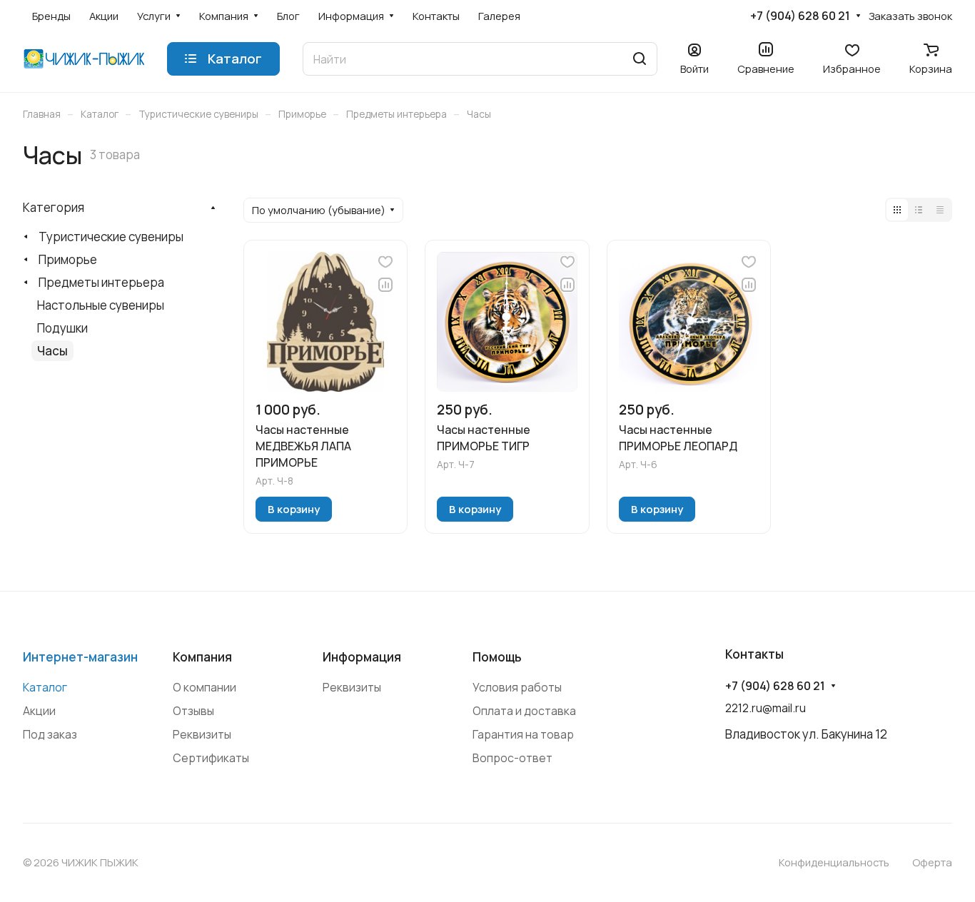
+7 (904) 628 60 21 (800, 16)
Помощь (497, 657)
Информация (362, 657)
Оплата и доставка (524, 711)
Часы (52, 351)
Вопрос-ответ (512, 758)
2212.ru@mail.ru (765, 708)
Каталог (45, 687)
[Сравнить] (385, 285)
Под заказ (50, 734)
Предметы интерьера (101, 282)
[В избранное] (385, 262)
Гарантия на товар (523, 734)
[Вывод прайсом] (940, 210)
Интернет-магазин (80, 657)
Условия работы (517, 687)
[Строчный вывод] (918, 210)
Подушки (62, 328)
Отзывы (193, 711)
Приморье (68, 259)
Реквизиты (202, 734)
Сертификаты (211, 758)
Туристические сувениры (111, 236)
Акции (39, 711)
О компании (204, 687)
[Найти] (639, 59)
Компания (202, 657)
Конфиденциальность (834, 862)
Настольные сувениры (100, 305)
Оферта (932, 862)
